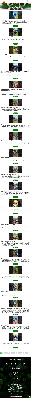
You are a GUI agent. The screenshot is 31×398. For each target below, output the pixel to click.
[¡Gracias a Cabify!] (15, 320)
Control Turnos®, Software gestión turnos (19, 393)
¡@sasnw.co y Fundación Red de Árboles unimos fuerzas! (12, 124)
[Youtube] (11, 364)
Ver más (15, 25)
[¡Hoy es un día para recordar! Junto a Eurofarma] (15, 102)
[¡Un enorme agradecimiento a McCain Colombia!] (15, 337)
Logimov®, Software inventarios (11, 393)
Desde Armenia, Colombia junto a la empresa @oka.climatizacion (13, 140)
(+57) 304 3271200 (15, 378)
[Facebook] (7, 364)
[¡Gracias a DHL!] (15, 50)
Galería (16, 373)
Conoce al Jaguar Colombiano (6, 207)
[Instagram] (24, 364)
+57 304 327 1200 (27, 1)
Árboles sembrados (15, 369)
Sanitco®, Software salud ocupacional (11, 392)
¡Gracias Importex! (4, 291)
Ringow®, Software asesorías (11, 388)
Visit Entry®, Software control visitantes (19, 388)
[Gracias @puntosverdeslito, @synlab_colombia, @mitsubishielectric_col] (15, 303)
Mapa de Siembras (15, 372)
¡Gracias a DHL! (4, 54)
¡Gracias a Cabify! (4, 325)
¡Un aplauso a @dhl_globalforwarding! (8, 174)
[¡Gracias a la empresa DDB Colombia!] (15, 220)
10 (16, 353)
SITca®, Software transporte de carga (19, 386)
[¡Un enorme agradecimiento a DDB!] (15, 236)
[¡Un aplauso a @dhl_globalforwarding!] (15, 169)
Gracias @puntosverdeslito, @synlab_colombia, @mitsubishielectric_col (14, 308)
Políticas (15, 375)
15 (25, 353)
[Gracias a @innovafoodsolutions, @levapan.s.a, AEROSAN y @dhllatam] (15, 15)
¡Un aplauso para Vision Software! (7, 274)
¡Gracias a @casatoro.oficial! (6, 157)
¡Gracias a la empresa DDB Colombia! (8, 224)
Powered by (14, 397)
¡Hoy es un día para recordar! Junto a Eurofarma (10, 107)
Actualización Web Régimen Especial (15, 381)
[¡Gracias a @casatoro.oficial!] (15, 153)
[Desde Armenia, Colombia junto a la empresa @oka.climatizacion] (15, 136)
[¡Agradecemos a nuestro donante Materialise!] (15, 186)
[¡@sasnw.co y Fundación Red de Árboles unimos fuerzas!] (15, 119)
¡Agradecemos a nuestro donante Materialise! (10, 191)
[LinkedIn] (19, 364)
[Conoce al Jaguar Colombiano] (15, 203)
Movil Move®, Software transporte (11, 390)
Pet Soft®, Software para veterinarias (19, 390)
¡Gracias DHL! (3, 258)
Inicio (1, 10)
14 (23, 353)
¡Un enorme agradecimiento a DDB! (8, 241)
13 (21, 353)
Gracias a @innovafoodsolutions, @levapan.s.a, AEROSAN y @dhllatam (14, 20)
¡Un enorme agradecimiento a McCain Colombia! (10, 341)
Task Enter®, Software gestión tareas (19, 392)
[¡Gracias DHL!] (15, 253)
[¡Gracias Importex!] (15, 287)
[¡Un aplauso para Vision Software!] (15, 270)
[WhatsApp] (15, 364)
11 (18, 353)
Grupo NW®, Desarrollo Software (11, 386)
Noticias (15, 374)
